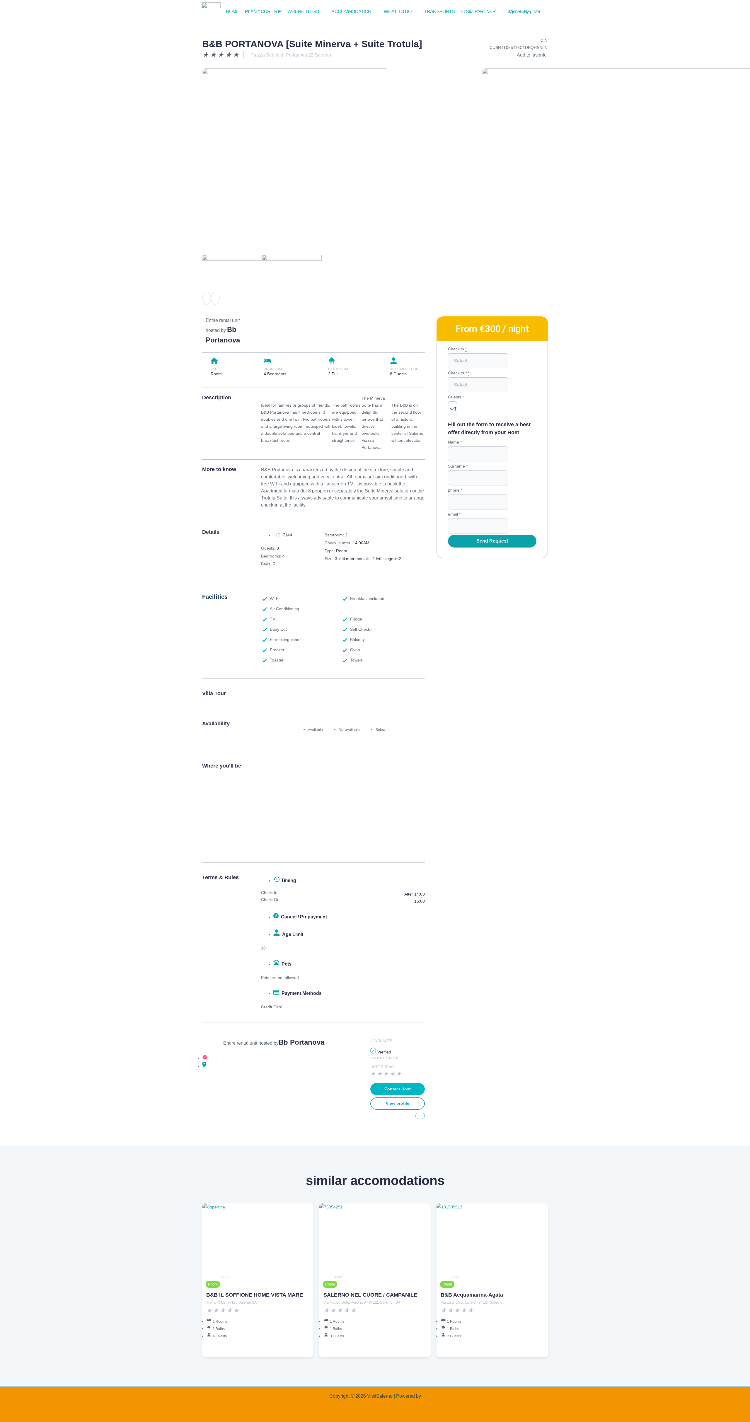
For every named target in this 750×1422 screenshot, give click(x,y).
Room (213, 1284)
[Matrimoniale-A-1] (295, 130)
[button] (306, 12)
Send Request (492, 540)
